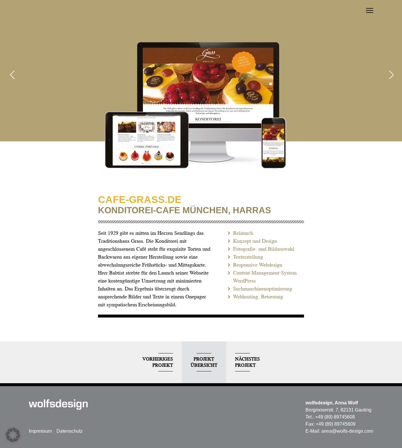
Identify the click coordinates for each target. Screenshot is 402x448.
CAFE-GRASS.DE (140, 199)
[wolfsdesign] (58, 404)
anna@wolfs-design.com (347, 431)
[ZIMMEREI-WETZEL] (390, 75)
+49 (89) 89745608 (335, 416)
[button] (13, 435)
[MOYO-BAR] (12, 75)
